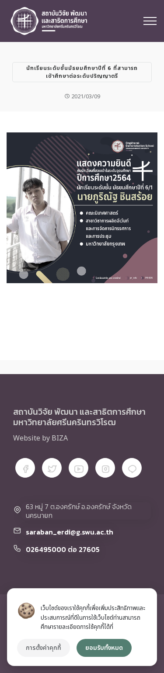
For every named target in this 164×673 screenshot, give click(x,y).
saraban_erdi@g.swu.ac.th (69, 532)
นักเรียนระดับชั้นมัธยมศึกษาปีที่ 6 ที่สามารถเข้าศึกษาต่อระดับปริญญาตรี (82, 72)
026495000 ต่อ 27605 (63, 549)
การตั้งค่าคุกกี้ (43, 647)
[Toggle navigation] (150, 21)
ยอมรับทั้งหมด (104, 647)
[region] (82, 627)
